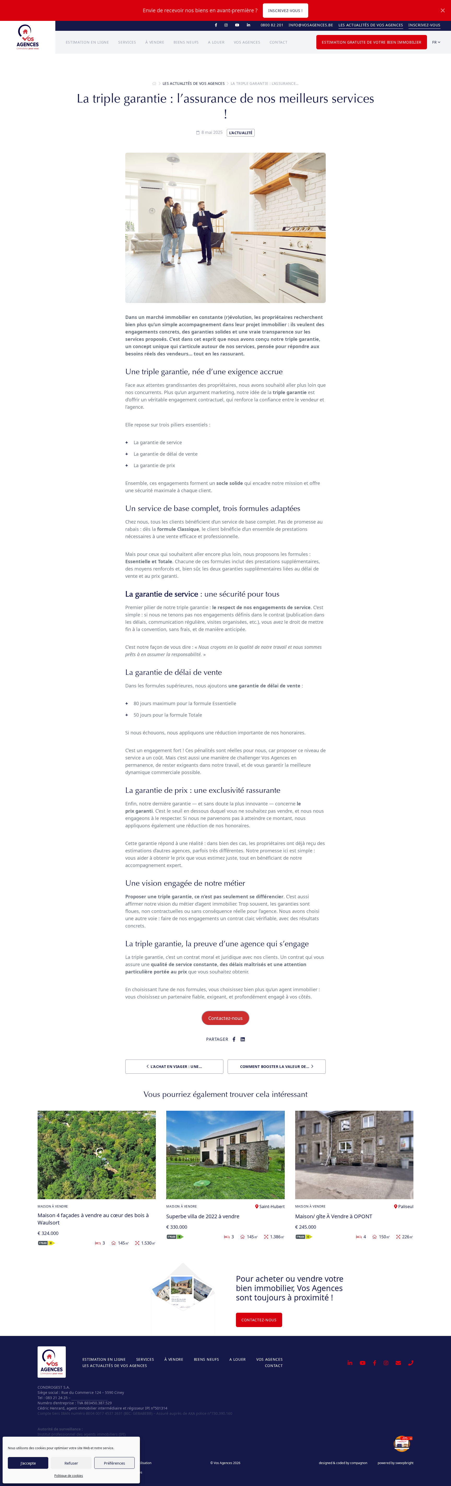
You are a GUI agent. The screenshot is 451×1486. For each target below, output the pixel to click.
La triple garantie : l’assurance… (265, 83)
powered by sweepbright (395, 1463)
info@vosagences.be (311, 24)
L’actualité (241, 132)
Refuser (71, 1463)
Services (127, 42)
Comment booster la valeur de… (274, 1066)
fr (435, 42)
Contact (279, 42)
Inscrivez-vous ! (285, 10)
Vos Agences (247, 42)
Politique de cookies (68, 1475)
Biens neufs (186, 42)
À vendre (154, 42)
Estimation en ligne (87, 42)
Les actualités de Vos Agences (371, 24)
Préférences (114, 1463)
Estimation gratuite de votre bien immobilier (372, 42)
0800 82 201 (272, 24)
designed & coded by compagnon (343, 1463)
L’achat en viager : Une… (176, 1066)
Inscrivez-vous (424, 24)
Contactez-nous (225, 1018)
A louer (216, 42)
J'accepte (28, 1463)
